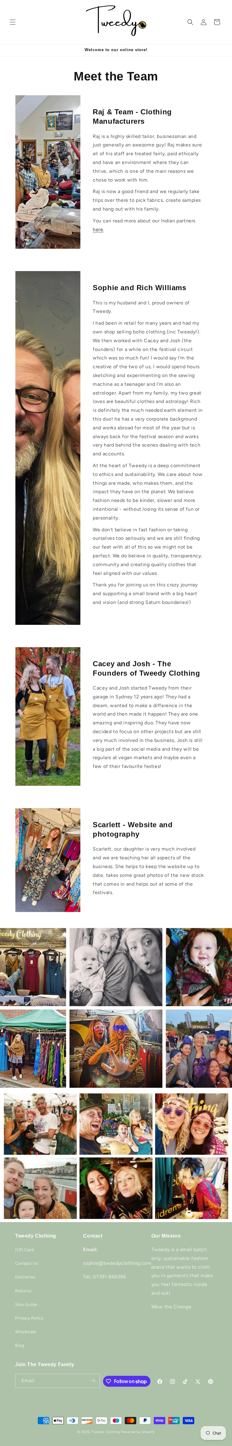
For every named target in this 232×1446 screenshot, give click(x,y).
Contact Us (26, 1263)
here (98, 229)
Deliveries (25, 1277)
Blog (19, 1345)
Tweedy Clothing (106, 1432)
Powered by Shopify (138, 1432)
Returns (23, 1291)
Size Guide (26, 1304)
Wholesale (25, 1331)
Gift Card (24, 1249)
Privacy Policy (29, 1318)
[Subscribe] (93, 1381)
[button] (12, 22)
